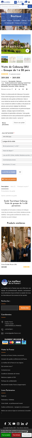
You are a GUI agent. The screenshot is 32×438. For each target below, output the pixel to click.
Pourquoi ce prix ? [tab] (23, 186)
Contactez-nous (5, 370)
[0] (21, 2)
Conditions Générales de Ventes (10, 373)
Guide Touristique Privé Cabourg (17, 84)
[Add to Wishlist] (20, 172)
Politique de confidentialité (9, 381)
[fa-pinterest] (23, 89)
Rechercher (25, 308)
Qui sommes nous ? (7, 366)
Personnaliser (27, 435)
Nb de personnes (5, 123)
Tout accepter (6, 435)
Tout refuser (16, 435)
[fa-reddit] (26, 89)
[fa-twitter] (15, 89)
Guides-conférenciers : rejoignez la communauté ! (15, 407)
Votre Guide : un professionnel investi (12, 403)
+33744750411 (9, 329)
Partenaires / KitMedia (7, 399)
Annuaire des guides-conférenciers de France (14, 359)
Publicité (3, 396)
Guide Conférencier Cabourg (14, 83)
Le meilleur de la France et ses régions (12, 362)
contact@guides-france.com (13, 333)
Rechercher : (6, 301)
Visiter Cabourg (19, 86)
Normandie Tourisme (7, 86)
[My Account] (18, 2)
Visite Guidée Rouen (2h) (9, 264)
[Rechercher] (30, 6)
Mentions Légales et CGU (8, 377)
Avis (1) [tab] (13, 186)
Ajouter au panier (8, 172)
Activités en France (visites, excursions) (12, 355)
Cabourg (18, 81)
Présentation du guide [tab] (8, 191)
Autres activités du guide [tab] (9, 196)
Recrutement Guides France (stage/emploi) (13, 384)
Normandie (12, 81)
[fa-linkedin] (19, 89)
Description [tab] (5, 186)
